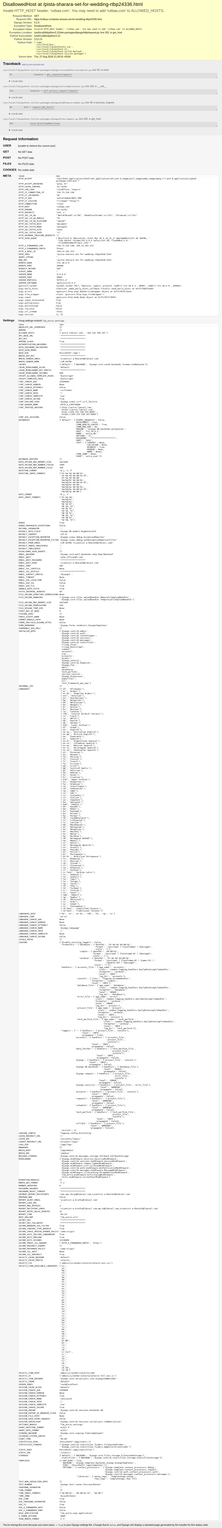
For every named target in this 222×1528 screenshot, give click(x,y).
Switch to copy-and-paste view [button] (33, 64)
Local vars (17, 81)
